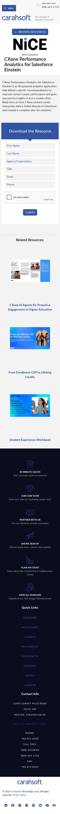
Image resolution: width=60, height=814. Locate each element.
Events (30, 636)
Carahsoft (16, 791)
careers (30, 685)
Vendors (30, 617)
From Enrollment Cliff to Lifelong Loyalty (30, 374)
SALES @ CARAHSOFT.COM (30, 724)
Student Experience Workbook (30, 440)
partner (30, 665)
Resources (30, 646)
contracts (30, 656)
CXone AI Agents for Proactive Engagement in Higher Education (30, 307)
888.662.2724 (50, 6)
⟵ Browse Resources (30, 32)
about (30, 675)
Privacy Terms (19, 794)
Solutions (30, 627)
